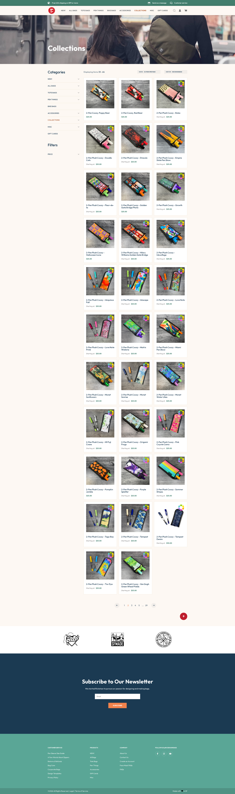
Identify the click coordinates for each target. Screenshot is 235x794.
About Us (123, 753)
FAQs (122, 769)
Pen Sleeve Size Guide (56, 753)
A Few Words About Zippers (58, 757)
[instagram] (164, 753)
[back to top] (183, 616)
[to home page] (52, 10)
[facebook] (157, 753)
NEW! (63, 10)
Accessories (125, 10)
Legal (71, 791)
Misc (91, 777)
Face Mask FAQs (126, 765)
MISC (152, 10)
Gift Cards (163, 10)
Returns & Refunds (55, 761)
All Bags (73, 10)
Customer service (180, 3)
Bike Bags (111, 10)
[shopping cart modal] (185, 10)
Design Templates (54, 773)
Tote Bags (85, 10)
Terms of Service (81, 791)
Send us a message (159, 3)
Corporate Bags (54, 769)
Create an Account (127, 761)
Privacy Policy (53, 777)
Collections (140, 10)
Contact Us (124, 757)
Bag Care (51, 765)
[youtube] (170, 753)
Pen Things (99, 10)
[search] (174, 10)
